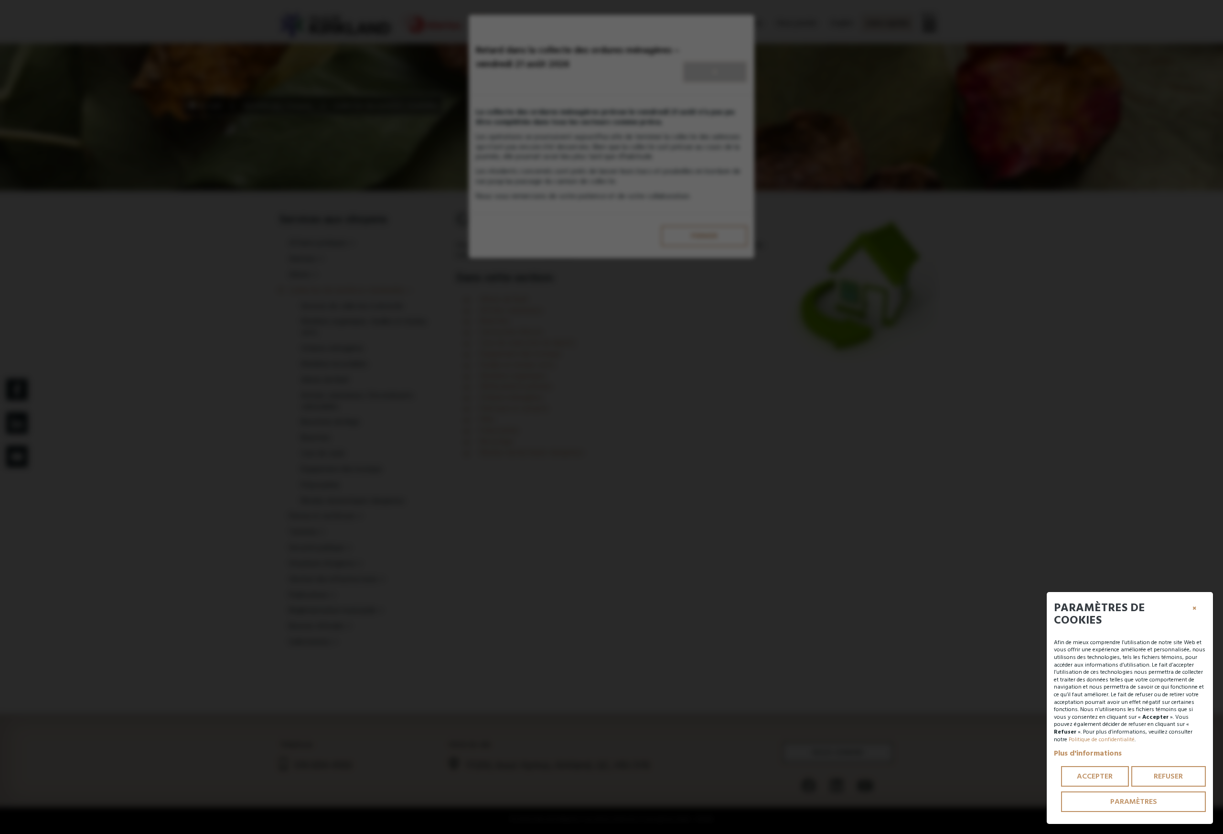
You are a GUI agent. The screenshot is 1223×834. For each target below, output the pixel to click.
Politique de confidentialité (1102, 739)
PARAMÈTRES (1133, 801)
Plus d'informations (1088, 753)
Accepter (1095, 776)
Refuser (1168, 776)
